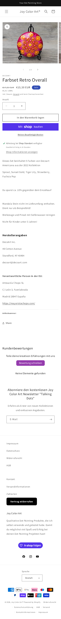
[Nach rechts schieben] (37, 69)
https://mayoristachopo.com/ (18, 303)
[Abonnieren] (50, 419)
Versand (16, 94)
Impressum (12, 443)
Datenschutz (13, 450)
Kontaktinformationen (25, 612)
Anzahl (5, 99)
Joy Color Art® (17, 602)
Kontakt (11, 479)
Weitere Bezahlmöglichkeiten (30, 134)
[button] (6, 11)
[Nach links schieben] (23, 69)
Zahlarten (12, 493)
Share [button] (9, 323)
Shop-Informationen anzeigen (22, 151)
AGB (9, 465)
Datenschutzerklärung (23, 607)
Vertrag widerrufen (21, 501)
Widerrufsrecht (14, 458)
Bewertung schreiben (30, 363)
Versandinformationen (18, 486)
